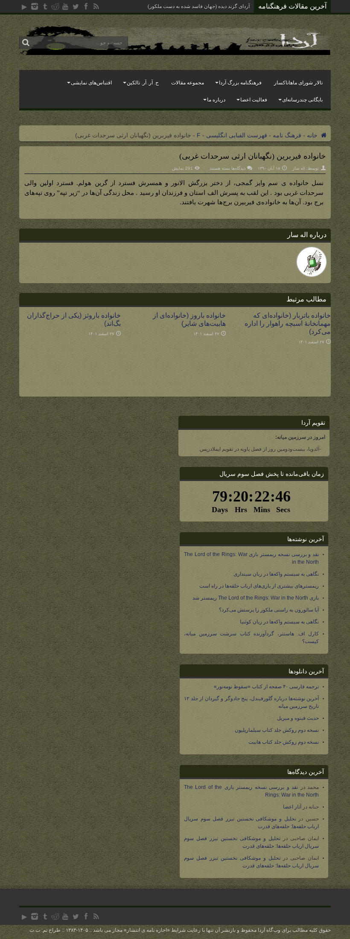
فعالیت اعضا (253, 100)
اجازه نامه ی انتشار (147, 930)
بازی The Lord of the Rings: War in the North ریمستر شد (255, 598)
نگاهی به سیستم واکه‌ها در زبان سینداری (276, 574)
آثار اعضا (292, 807)
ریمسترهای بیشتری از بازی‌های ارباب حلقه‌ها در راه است (259, 586)
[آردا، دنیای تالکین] (175, 53)
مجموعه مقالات (187, 83)
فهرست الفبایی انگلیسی (236, 135)
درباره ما (216, 100)
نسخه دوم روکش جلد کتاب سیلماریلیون (277, 730)
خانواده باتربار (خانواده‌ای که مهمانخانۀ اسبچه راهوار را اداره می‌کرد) (288, 323)
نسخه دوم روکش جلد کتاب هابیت (283, 742)
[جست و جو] (25, 42)
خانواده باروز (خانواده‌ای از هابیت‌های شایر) (189, 319)
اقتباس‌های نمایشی (91, 83)
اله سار (298, 168)
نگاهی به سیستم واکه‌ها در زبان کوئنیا (279, 622)
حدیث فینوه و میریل (298, 718)
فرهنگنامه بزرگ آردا (240, 83)
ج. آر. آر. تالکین (143, 83)
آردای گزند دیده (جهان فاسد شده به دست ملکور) (199, 6)
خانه (313, 135)
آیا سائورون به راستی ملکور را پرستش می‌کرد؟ (269, 610)
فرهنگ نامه (287, 135)
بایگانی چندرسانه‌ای (302, 100)
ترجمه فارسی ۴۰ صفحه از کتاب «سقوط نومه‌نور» (266, 687)
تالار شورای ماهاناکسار (298, 83)
